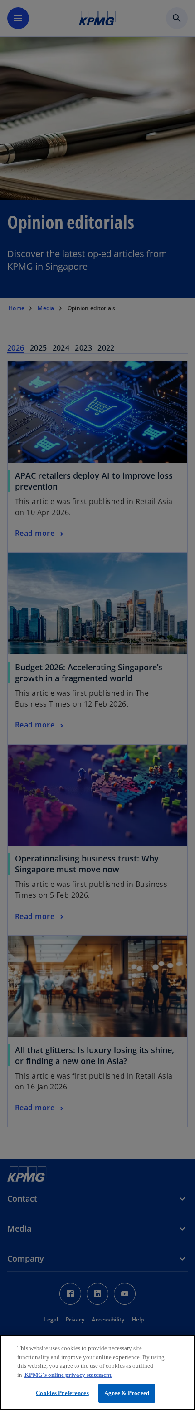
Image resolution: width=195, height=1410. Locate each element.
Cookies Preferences (62, 1393)
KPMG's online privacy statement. (68, 1374)
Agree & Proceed (126, 1393)
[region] (97, 1372)
